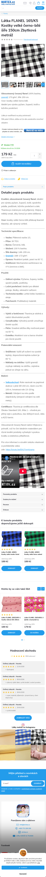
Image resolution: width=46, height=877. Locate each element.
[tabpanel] (11, 550)
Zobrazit (11, 568)
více (38, 863)
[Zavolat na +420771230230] (30, 3)
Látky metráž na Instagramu (23, 727)
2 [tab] (23, 639)
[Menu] (43, 3)
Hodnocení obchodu (23, 651)
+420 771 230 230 (25, 828)
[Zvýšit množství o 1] (40, 154)
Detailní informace (7, 137)
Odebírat (38, 783)
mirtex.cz (25, 832)
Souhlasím (24, 868)
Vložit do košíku (23, 164)
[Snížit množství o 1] (40, 157)
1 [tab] (22, 639)
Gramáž (9, 256)
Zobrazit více (23, 718)
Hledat (40, 8)
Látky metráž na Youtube (24, 836)
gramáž (4, 97)
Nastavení (23, 874)
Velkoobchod (12, 382)
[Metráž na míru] (23, 130)
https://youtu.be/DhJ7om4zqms (20, 449)
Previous (39, 589)
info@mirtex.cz (25, 825)
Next (43, 589)
